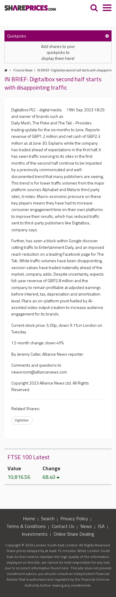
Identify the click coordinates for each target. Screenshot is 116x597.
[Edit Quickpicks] (107, 36)
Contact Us (63, 526)
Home (29, 518)
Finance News (22, 70)
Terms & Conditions (26, 526)
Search (47, 518)
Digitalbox (22, 420)
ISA (101, 526)
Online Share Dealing (74, 533)
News (86, 526)
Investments (35, 533)
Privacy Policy (74, 518)
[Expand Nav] (107, 8)
